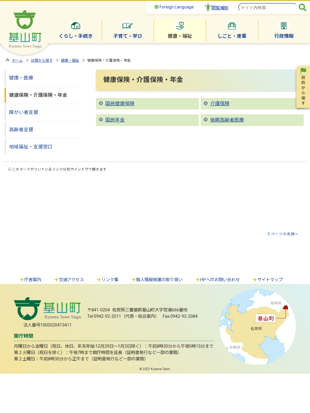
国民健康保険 (119, 103)
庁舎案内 (32, 279)
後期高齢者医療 (227, 120)
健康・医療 (21, 78)
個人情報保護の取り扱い (159, 279)
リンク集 (109, 279)
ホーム (17, 60)
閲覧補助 (219, 8)
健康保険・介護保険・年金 (38, 95)
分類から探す (42, 60)
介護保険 (219, 103)
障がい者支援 (23, 112)
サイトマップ (270, 279)
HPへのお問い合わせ (220, 279)
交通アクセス (71, 279)
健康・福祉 (70, 60)
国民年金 (115, 120)
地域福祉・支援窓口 (31, 147)
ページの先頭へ (285, 234)
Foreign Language (176, 7)
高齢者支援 (21, 129)
